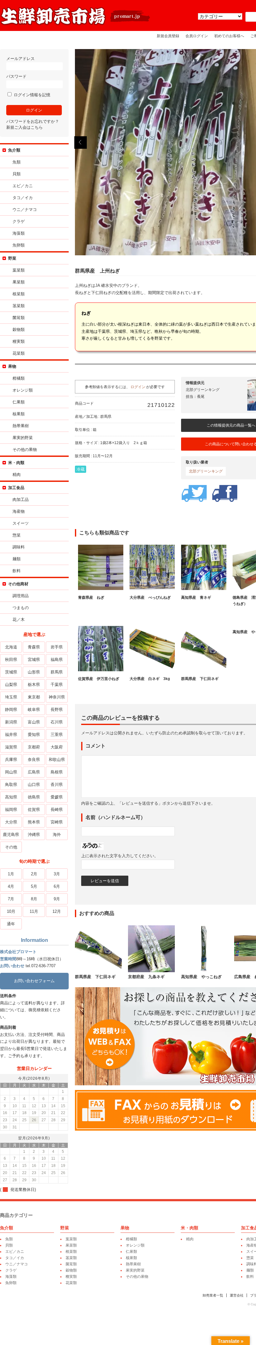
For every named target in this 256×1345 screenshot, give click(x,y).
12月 (56, 911)
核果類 (18, 414)
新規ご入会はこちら (24, 127)
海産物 (18, 511)
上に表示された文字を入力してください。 (119, 855)
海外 (57, 834)
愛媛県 (57, 797)
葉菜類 (18, 270)
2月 (34, 874)
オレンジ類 (22, 390)
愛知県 (34, 734)
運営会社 (237, 1295)
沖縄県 (34, 834)
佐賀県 (34, 809)
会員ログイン (196, 36)
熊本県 (34, 822)
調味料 (18, 547)
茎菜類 (18, 305)
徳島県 (34, 797)
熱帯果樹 (20, 425)
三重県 (57, 734)
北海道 (11, 647)
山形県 (34, 672)
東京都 (34, 697)
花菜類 (18, 353)
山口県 (34, 784)
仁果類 (18, 402)
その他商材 (18, 584)
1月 (11, 874)
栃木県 (34, 684)
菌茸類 (18, 317)
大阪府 (57, 747)
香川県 (57, 784)
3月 (57, 874)
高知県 (11, 797)
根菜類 (18, 294)
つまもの (20, 607)
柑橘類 (18, 378)
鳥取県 (11, 784)
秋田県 (11, 659)
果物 (12, 366)
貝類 (16, 174)
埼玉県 (11, 697)
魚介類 (14, 150)
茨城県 (11, 672)
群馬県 (57, 672)
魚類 (16, 162)
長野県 (57, 709)
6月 (57, 886)
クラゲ (18, 221)
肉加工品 (20, 499)
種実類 (18, 341)
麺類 (16, 559)
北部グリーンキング (206, 471)
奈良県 (34, 759)
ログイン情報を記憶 (31, 94)
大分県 (11, 822)
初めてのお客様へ (229, 36)
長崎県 (57, 809)
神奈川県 (57, 697)
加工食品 (16, 487)
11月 (34, 911)
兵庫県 (11, 759)
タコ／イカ (22, 197)
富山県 (34, 722)
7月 (11, 899)
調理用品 (20, 595)
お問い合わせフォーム (34, 980)
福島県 (57, 659)
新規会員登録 (168, 36)
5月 (34, 886)
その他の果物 (24, 449)
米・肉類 (16, 462)
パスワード (16, 76)
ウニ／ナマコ (24, 209)
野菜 (12, 258)
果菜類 (18, 282)
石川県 (57, 722)
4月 (11, 886)
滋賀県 (11, 747)
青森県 (34, 647)
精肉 (16, 474)
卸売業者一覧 (213, 1295)
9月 (57, 899)
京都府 (34, 747)
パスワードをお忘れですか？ (32, 121)
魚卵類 (18, 245)
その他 (11, 847)
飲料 (16, 570)
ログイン (137, 387)
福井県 (11, 734)
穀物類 (18, 329)
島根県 (57, 772)
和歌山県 (57, 759)
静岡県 (11, 709)
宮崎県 (57, 822)
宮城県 (34, 659)
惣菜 (16, 535)
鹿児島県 (11, 834)
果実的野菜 (22, 437)
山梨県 (11, 684)
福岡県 (11, 809)
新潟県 (11, 722)
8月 (34, 899)
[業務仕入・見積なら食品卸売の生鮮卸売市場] (75, 24)
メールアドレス (20, 58)
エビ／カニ (22, 185)
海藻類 (18, 233)
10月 (11, 911)
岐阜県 (34, 709)
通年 (11, 924)
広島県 (34, 772)
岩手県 (57, 647)
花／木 (18, 619)
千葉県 (57, 684)
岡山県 (11, 772)
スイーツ (20, 523)
